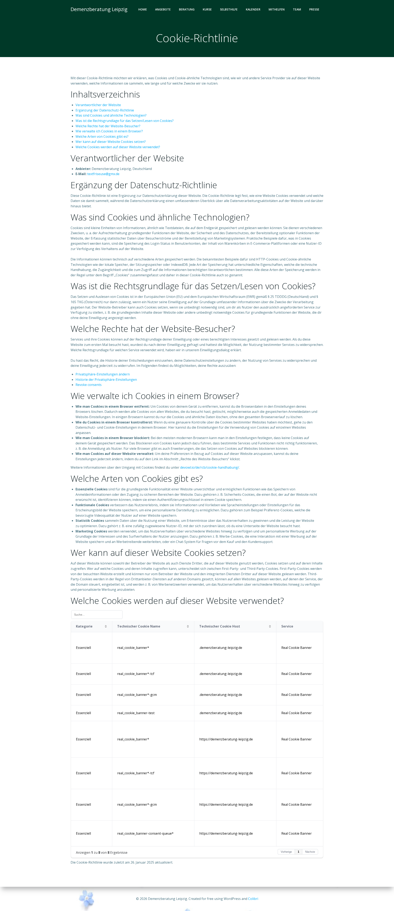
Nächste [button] (310, 851)
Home (142, 9)
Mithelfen (277, 9)
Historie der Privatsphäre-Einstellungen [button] (106, 379)
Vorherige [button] (286, 851)
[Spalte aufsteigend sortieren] (105, 626)
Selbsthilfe (229, 9)
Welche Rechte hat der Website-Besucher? (108, 126)
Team (297, 9)
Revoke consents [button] (89, 384)
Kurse (207, 9)
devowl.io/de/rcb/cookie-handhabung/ (209, 467)
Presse (314, 9)
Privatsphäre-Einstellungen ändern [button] (103, 374)
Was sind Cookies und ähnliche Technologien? (111, 115)
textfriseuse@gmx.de (103, 174)
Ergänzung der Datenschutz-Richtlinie (105, 110)
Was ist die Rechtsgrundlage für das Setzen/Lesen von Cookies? (125, 120)
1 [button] (298, 851)
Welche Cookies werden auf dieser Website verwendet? (118, 147)
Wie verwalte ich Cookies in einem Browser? (109, 131)
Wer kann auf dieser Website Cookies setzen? (111, 141)
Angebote (163, 9)
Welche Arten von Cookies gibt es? (102, 136)
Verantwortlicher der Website (98, 105)
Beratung (187, 9)
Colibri (253, 898)
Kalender (253, 9)
